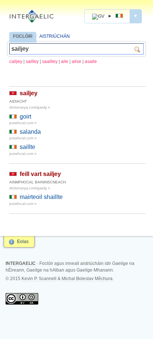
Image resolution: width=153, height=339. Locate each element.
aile (64, 61)
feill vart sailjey (40, 174)
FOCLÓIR (23, 36)
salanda (30, 132)
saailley (50, 61)
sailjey (29, 93)
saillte (27, 147)
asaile (91, 61)
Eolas (23, 241)
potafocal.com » (23, 123)
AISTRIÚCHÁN (54, 36)
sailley (32, 61)
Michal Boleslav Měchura (87, 278)
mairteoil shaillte (41, 197)
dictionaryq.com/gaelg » (29, 107)
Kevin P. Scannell (39, 278)
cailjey (15, 61)
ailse (76, 61)
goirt (25, 116)
